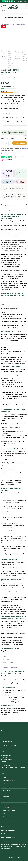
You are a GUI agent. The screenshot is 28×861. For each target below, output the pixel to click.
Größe (2, 138)
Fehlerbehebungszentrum (10, 667)
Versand (5, 804)
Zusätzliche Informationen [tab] (8, 208)
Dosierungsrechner (8, 662)
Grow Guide (6, 659)
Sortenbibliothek (7, 656)
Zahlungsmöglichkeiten (8, 807)
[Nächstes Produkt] (14, 20)
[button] (4, 6)
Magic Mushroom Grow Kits (18, 16)
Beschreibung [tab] (5, 205)
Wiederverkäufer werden (9, 810)
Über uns (5, 800)
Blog (4, 813)
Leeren (25, 135)
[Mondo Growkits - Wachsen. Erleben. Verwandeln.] (13, 6)
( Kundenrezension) (12, 77)
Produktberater (7, 665)
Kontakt (5, 816)
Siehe (8, 121)
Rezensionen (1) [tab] (6, 210)
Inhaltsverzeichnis (7, 820)
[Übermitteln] (25, 11)
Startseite (5, 16)
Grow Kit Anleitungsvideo (12, 113)
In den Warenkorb (20, 143)
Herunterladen (20, 121)
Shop (9, 16)
